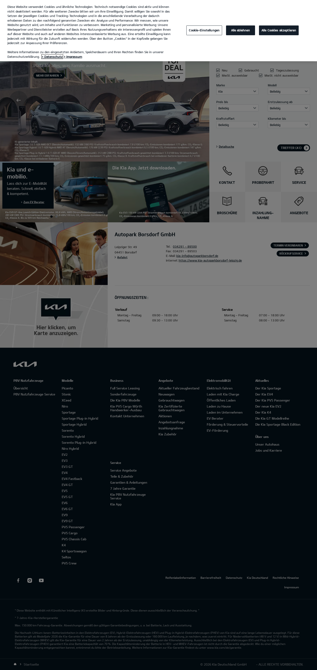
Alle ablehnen (240, 30)
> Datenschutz (52, 56)
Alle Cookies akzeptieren (279, 30)
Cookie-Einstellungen (204, 30)
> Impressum (73, 56)
